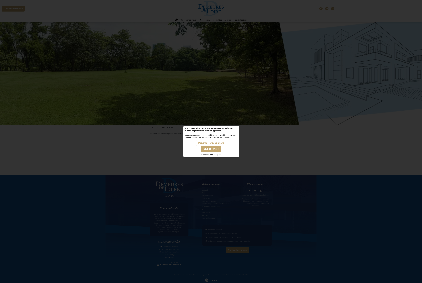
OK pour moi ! (211, 148)
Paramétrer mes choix (211, 142)
